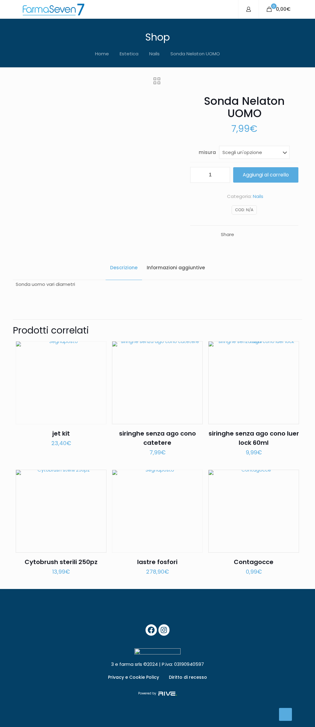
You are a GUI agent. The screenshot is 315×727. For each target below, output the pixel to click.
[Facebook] (151, 630)
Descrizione (124, 267)
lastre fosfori (157, 562)
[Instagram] (164, 630)
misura (207, 152)
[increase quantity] (223, 174)
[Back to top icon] (285, 714)
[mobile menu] (228, 9)
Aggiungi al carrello (266, 174)
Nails (154, 53)
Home (102, 53)
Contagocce (253, 562)
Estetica (129, 53)
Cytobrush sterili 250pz (61, 562)
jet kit (61, 433)
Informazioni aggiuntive (176, 267)
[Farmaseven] (53, 9)
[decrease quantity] (197, 174)
